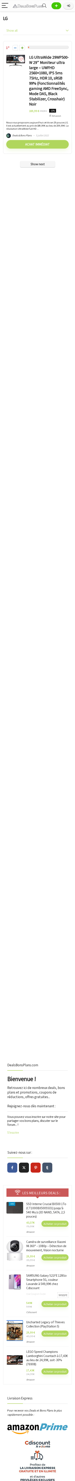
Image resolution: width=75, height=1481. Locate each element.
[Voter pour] (22, 48)
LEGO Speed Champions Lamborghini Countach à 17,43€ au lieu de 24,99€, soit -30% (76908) (47, 1358)
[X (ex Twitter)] (24, 1168)
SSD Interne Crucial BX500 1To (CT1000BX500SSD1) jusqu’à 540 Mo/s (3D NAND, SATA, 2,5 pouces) (46, 1210)
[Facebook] (12, 1168)
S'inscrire (13, 1133)
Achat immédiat (37, 144)
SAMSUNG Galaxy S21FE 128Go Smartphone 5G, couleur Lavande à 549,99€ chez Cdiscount (46, 1282)
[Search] (44, 5)
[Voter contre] (15, 48)
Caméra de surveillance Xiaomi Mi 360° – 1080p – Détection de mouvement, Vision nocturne (46, 1246)
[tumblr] (47, 1168)
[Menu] (5, 5)
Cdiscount (31, 1312)
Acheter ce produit (55, 1224)
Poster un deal (56, 5)
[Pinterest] (36, 1168)
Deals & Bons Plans (22, 135)
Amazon (56, 115)
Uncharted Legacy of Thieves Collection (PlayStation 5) (45, 1324)
